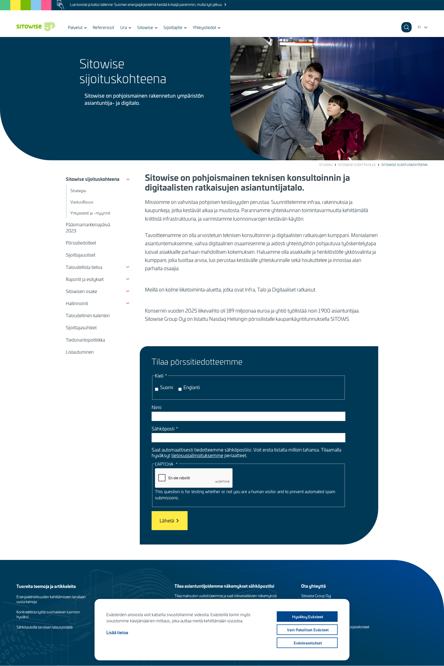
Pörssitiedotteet (81, 243)
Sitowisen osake (81, 291)
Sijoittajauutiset (80, 255)
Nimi (156, 407)
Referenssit (103, 27)
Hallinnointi (77, 303)
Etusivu (326, 165)
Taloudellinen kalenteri (88, 315)
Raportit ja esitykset (85, 279)
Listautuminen (80, 352)
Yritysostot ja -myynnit (90, 212)
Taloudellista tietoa (84, 267)
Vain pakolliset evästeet (308, 629)
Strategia (78, 190)
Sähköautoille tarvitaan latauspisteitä (44, 627)
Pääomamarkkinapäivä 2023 (88, 227)
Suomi (166, 387)
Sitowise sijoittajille (357, 165)
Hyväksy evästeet (307, 616)
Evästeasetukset (308, 642)
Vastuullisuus (81, 201)
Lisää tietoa (117, 632)
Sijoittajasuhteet (81, 327)
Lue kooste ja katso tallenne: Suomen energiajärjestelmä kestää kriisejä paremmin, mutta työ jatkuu (146, 4)
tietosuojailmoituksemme (197, 455)
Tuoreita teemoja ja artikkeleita (46, 586)
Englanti (191, 387)
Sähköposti (163, 429)
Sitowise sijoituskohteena (92, 179)
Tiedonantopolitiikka (85, 340)
